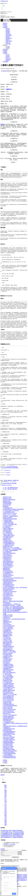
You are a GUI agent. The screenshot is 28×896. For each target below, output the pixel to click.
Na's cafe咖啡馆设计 (7, 532)
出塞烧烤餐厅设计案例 (8, 665)
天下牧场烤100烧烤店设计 (9, 739)
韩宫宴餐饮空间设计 (8, 590)
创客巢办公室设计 (7, 639)
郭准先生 (8, 56)
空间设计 (6, 480)
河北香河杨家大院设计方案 (9, 757)
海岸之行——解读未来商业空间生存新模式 (13, 601)
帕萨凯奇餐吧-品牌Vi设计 (9, 650)
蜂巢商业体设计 (6, 602)
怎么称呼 (3, 850)
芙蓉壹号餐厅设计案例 (8, 738)
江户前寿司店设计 (7, 673)
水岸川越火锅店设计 (8, 525)
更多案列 (8, 47)
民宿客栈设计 (19, 874)
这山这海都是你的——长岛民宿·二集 (11, 603)
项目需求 (20, 854)
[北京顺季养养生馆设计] (6, 834)
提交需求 (5, 50)
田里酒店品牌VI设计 (8, 546)
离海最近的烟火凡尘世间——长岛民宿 (12, 605)
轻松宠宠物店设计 (7, 531)
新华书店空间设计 (7, 599)
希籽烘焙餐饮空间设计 (8, 562)
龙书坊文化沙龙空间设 (5, 808)
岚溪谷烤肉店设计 (7, 576)
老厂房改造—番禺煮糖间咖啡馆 (10, 550)
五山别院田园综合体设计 (9, 512)
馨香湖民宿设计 (6, 568)
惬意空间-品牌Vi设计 (8, 691)
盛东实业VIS (6, 620)
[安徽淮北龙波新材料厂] (17, 830)
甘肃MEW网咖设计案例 (8, 717)
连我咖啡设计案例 (7, 621)
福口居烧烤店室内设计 (8, 536)
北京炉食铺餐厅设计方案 (9, 687)
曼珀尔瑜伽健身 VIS (7, 649)
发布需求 (3, 848)
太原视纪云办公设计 (8, 616)
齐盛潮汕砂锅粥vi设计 (8, 582)
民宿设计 (5, 24)
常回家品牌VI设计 (7, 631)
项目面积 (20, 853)
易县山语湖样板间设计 (8, 561)
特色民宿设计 (19, 876)
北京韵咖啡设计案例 (8, 678)
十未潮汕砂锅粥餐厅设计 (9, 543)
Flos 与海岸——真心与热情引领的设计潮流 (13, 606)
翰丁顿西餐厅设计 (7, 645)
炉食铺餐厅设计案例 (8, 664)
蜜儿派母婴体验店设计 (8, 697)
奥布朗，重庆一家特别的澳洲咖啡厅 (11, 610)
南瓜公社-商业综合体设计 (9, 712)
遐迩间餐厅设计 (6, 636)
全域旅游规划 (22, 880)
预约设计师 (8, 58)
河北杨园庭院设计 (7, 630)
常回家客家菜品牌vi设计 (8, 542)
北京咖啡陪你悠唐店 (8, 521)
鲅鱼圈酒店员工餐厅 (8, 635)
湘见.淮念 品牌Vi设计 (8, 534)
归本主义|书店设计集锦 (8, 700)
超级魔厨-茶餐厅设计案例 (9, 690)
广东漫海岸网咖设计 (8, 754)
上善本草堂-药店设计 (8, 647)
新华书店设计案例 (7, 730)
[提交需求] (6, 485)
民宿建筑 (8, 32)
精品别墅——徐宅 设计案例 (9, 652)
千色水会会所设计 (7, 624)
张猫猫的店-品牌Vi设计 (8, 684)
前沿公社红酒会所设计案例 (9, 709)
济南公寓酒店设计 (7, 643)
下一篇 (10, 489)
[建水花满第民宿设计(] (17, 835)
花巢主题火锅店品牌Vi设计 (9, 756)
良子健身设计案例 (7, 654)
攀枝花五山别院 (6, 501)
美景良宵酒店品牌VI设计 (9, 625)
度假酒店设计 (19, 877)
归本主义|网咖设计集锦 (8, 695)
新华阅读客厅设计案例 (8, 693)
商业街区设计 (9, 35)
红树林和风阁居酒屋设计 (9, 742)
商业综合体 (8, 34)
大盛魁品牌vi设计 (7, 560)
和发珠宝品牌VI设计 (8, 583)
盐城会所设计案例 (7, 735)
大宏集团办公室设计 (8, 658)
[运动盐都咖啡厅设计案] (6, 833)
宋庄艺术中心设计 (7, 496)
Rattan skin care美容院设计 (9, 737)
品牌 (4, 372)
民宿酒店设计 (9, 38)
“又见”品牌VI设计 (7, 638)
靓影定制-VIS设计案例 (8, 746)
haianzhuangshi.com (7, 470)
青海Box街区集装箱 (7, 517)
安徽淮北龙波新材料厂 (5, 794)
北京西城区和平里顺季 (5, 822)
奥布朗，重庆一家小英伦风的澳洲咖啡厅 (12, 609)
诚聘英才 (8, 60)
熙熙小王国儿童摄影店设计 (9, 672)
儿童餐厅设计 (16, 480)
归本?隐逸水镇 (6, 663)
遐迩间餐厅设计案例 (8, 741)
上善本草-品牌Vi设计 (8, 689)
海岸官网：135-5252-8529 (9, 844)
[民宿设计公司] (14, 1)
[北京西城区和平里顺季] (18, 833)
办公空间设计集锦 (7, 682)
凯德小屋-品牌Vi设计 (8, 653)
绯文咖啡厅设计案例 (8, 656)
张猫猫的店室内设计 (8, 598)
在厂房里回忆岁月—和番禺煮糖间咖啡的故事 (13, 608)
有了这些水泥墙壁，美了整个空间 (11, 510)
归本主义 (8, 57)
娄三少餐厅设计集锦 (8, 745)
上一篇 (10, 487)
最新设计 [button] (5, 45)
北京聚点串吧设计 (7, 660)
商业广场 (8, 42)
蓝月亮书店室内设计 (8, 571)
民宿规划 (8, 31)
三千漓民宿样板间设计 (8, 586)
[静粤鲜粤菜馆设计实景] (6, 835)
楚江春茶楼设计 (6, 527)
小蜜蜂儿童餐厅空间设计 (9, 535)
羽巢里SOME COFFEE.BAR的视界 (11, 547)
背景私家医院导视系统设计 (9, 731)
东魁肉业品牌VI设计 (8, 632)
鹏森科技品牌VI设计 (8, 642)
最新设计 (5, 760)
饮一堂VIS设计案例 (7, 675)
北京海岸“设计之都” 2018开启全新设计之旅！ (13, 577)
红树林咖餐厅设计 (7, 668)
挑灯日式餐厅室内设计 (8, 579)
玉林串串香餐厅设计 (8, 555)
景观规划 (8, 37)
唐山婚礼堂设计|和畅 (5, 788)
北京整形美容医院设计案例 (9, 753)
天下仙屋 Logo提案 (7, 641)
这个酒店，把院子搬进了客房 (10, 524)
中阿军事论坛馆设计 (8, 540)
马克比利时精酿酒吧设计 (9, 732)
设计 (4, 380)
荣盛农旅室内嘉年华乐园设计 (10, 580)
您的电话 (24, 850)
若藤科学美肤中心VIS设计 (9, 734)
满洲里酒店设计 (6, 657)
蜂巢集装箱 (5, 506)
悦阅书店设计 (6, 623)
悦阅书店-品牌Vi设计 (8, 708)
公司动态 (8, 46)
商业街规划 (8, 43)
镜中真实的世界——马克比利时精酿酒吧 (12, 549)
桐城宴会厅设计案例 (8, 614)
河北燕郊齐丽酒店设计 (8, 667)
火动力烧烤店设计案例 (8, 683)
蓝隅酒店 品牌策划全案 (8, 646)
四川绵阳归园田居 (7, 503)
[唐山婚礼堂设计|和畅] (6, 830)
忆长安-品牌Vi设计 (7, 701)
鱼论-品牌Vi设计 (7, 661)
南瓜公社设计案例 (7, 634)
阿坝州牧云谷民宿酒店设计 (9, 499)
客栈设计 (8, 39)
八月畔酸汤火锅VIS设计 (8, 544)
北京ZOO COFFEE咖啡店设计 (10, 715)
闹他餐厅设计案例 (7, 702)
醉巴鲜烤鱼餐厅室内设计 (9, 584)
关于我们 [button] (5, 53)
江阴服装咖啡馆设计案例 (9, 728)
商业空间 (8, 30)
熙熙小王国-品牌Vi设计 (8, 698)
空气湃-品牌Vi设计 (7, 679)
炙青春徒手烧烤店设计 (8, 716)
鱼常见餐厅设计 (6, 617)
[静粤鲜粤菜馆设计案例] (18, 834)
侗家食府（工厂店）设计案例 (10, 694)
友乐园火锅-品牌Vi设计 (8, 711)
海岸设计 (5, 70)
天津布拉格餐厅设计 (8, 507)
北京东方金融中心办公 (5, 801)
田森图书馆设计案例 (8, 680)
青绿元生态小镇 (6, 505)
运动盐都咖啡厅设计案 (5, 815)
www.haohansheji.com (11, 466)
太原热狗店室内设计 (8, 566)
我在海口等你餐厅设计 (8, 565)
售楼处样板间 (9, 41)
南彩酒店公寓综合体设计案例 (10, 750)
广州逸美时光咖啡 (7, 520)
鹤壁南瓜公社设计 (7, 498)
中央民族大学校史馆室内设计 (10, 591)
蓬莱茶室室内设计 (7, 557)
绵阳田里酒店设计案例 (8, 669)
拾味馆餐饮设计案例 (8, 743)
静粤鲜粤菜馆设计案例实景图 (10, 518)
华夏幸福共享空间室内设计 (9, 553)
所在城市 (20, 851)
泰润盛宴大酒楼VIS (7, 529)
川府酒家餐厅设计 (7, 538)
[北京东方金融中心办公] (6, 831)
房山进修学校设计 (7, 573)
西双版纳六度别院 (7, 502)
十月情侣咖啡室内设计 (8, 572)
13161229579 (8, 474)
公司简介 (8, 54)
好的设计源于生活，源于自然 (10, 513)
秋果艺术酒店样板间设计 (9, 588)
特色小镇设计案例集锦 (8, 676)
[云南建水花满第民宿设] (17, 837)
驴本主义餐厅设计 (7, 554)
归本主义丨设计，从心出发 (9, 514)
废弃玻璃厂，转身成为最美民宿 (10, 516)
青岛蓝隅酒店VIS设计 (8, 748)
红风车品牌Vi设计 (7, 720)
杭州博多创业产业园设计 (9, 752)
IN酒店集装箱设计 (7, 558)
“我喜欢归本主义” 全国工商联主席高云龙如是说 (14, 619)
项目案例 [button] (5, 27)
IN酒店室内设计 (6, 597)
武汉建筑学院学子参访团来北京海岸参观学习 (13, 509)
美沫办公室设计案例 (8, 627)
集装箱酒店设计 (22, 878)
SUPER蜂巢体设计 (7, 551)
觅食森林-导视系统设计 (8, 686)
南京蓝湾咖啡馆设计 (8, 564)
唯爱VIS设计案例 (7, 671)
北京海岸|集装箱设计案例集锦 (10, 705)
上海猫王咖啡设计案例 (8, 523)
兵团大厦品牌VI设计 (8, 593)
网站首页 (5, 23)
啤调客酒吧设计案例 (8, 719)
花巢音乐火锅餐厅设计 (8, 528)
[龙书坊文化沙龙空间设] (18, 831)
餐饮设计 (10, 480)
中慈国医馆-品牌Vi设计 (8, 704)
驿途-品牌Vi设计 (7, 713)
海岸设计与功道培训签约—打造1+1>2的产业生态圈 (15, 587)
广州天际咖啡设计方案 (8, 722)
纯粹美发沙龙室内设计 (8, 575)
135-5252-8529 (7, 472)
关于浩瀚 (5, 26)
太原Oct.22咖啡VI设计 (8, 628)
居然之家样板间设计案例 (9, 749)
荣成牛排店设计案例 (8, 706)
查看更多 (3, 774)
